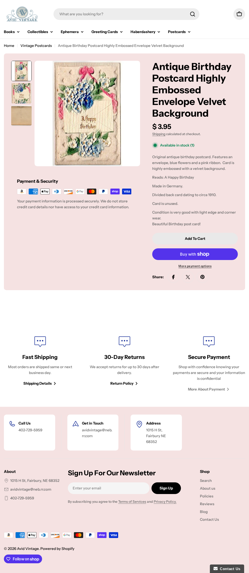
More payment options (195, 266)
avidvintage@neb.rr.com (30, 489)
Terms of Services (132, 501)
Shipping (158, 134)
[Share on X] (188, 277)
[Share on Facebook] (173, 277)
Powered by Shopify (57, 548)
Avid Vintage (28, 548)
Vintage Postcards (36, 45)
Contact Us (229, 569)
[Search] (193, 14)
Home (9, 45)
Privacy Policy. (165, 501)
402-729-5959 (22, 498)
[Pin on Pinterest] (202, 277)
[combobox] (126, 14)
